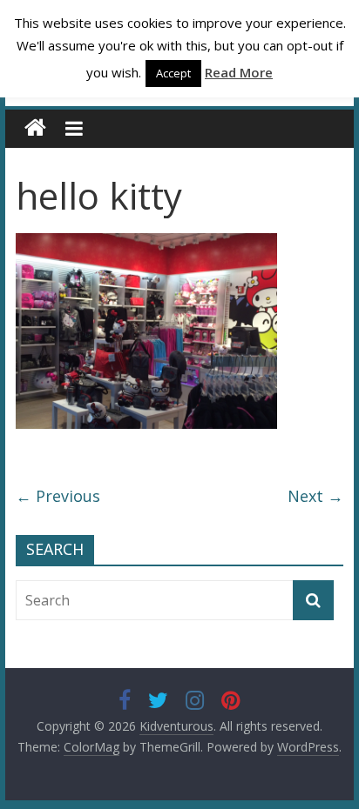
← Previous (58, 495)
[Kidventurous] (35, 128)
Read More (239, 72)
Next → (315, 495)
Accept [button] (173, 73)
